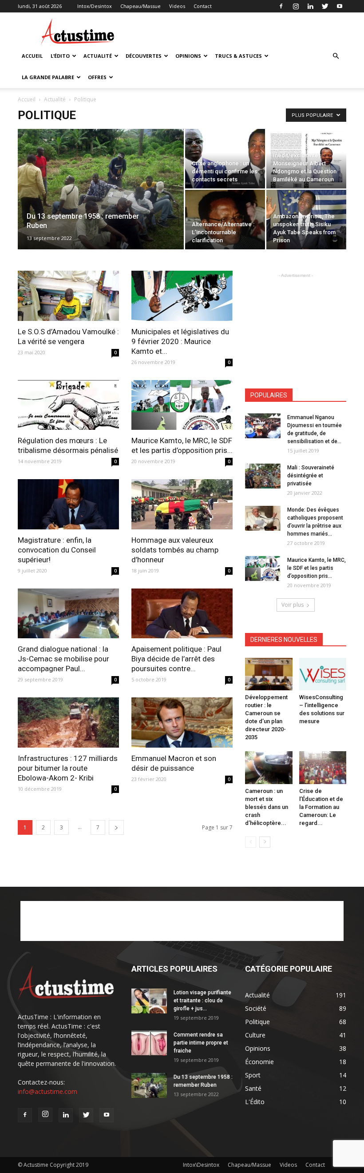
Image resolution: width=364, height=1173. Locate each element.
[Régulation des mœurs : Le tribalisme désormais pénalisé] (68, 405)
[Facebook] (281, 6)
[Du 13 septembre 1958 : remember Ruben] (101, 201)
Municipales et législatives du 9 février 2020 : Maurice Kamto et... (180, 341)
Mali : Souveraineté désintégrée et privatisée (310, 475)
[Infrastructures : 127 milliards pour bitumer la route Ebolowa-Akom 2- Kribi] (68, 722)
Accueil (32, 55)
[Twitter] (325, 6)
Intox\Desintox (201, 1165)
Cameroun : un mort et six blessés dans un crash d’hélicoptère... (266, 807)
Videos (177, 6)
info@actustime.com (47, 1091)
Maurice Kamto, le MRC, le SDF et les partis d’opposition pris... (316, 568)
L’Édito (60, 55)
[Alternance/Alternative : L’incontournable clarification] (225, 219)
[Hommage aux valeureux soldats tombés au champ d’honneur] (182, 504)
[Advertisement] (242, 32)
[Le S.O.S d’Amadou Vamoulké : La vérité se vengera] (68, 296)
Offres (97, 77)
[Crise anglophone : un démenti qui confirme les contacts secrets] (225, 158)
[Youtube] (339, 6)
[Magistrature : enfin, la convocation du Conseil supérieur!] (68, 504)
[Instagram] (295, 6)
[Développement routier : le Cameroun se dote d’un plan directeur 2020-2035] (269, 674)
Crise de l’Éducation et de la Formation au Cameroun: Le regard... (321, 807)
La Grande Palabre (48, 77)
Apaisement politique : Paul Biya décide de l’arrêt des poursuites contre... (176, 659)
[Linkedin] (310, 6)
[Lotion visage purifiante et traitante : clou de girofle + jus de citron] (149, 1001)
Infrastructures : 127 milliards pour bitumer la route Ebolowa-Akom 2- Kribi (68, 768)
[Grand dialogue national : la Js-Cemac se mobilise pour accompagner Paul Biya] (68, 614)
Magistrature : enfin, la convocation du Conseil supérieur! (57, 550)
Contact (203, 6)
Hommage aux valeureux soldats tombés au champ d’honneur (174, 550)
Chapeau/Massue (140, 6)
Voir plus (292, 605)
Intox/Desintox (94, 6)
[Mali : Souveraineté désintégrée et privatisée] (263, 476)
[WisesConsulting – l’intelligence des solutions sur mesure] (323, 674)
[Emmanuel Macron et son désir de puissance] (182, 722)
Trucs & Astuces (238, 55)
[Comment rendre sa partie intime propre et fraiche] (149, 1043)
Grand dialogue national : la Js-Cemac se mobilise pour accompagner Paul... (63, 659)
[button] (335, 56)
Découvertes (144, 55)
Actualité (97, 55)
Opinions (188, 55)
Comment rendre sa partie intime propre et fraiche (201, 1043)
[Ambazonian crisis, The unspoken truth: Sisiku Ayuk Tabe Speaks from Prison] (306, 219)
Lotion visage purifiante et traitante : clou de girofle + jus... (202, 1000)
